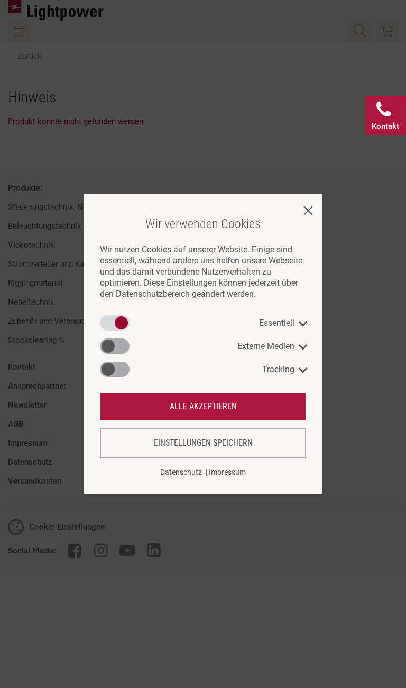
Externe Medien (265, 346)
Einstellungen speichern (203, 443)
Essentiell (276, 323)
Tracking (278, 369)
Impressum (227, 472)
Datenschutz (181, 472)
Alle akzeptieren (203, 406)
